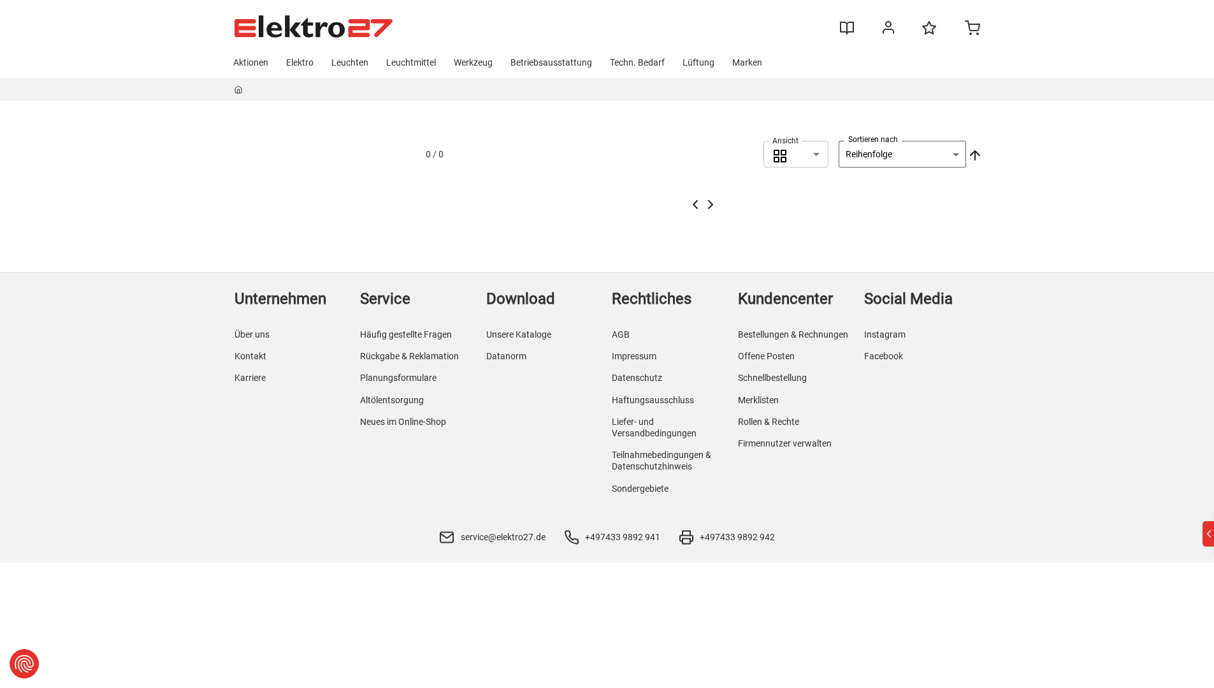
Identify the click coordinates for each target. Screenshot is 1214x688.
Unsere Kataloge (518, 334)
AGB (621, 334)
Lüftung (698, 62)
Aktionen (250, 62)
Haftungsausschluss (653, 400)
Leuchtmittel (411, 62)
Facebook (883, 356)
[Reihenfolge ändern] (973, 154)
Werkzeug (473, 62)
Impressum (634, 356)
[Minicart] (972, 29)
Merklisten (758, 400)
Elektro (300, 62)
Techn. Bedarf (637, 62)
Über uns (252, 334)
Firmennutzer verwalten (785, 443)
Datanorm (506, 356)
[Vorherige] (695, 204)
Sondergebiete (640, 489)
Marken (747, 62)
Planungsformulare (398, 378)
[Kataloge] (847, 32)
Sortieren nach (873, 139)
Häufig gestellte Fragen (406, 334)
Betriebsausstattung (551, 62)
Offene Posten (766, 356)
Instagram (885, 334)
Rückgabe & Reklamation (409, 356)
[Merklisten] (929, 34)
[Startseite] (239, 91)
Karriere (250, 378)
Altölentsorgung (392, 400)
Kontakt (250, 356)
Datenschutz (637, 378)
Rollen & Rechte (768, 422)
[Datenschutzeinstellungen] (24, 663)
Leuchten (349, 62)
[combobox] (795, 154)
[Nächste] (710, 204)
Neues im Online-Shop (403, 422)
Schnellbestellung (772, 378)
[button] (795, 154)
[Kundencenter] (888, 30)
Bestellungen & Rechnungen (793, 334)
